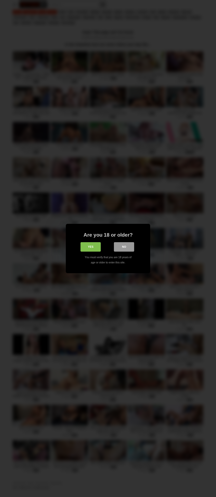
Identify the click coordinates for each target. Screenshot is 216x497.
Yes (90, 246)
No (124, 246)
